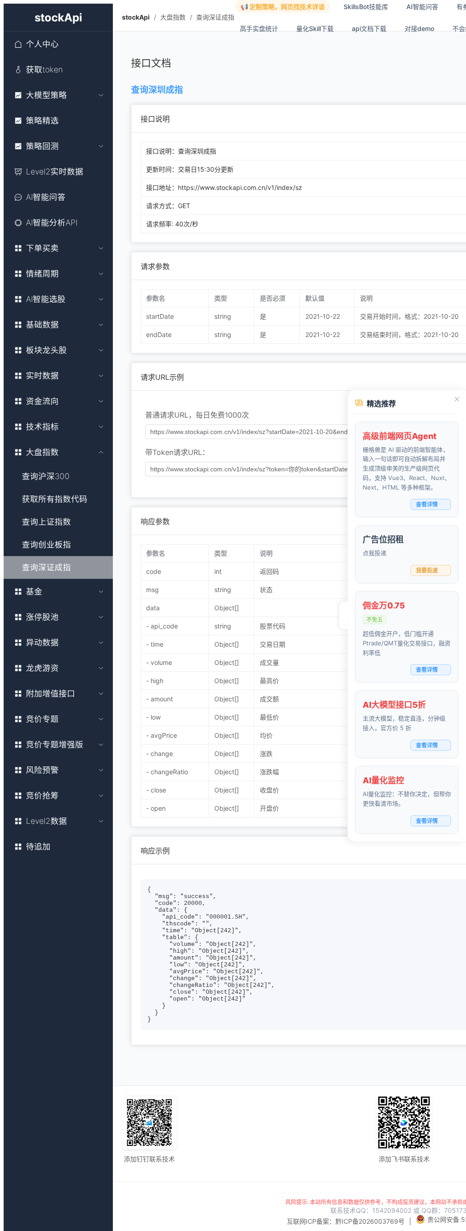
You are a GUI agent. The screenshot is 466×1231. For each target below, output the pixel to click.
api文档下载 (369, 28)
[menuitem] (58, 44)
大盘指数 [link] (173, 17)
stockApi (136, 17)
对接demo (419, 28)
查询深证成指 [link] (215, 17)
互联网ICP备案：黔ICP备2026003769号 (346, 1221)
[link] (136, 17)
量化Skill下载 (315, 28)
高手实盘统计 (259, 28)
